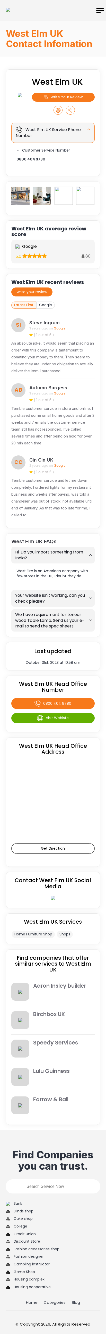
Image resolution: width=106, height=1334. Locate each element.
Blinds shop (23, 1211)
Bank (18, 1203)
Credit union (25, 1234)
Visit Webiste (57, 717)
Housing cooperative (32, 1287)
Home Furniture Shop (33, 934)
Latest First (23, 304)
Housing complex (29, 1279)
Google (45, 304)
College (20, 1226)
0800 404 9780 (30, 159)
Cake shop (23, 1218)
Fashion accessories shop (36, 1249)
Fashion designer (29, 1256)
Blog (76, 1302)
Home (32, 1302)
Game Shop (24, 1271)
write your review (32, 291)
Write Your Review (66, 97)
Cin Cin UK (41, 460)
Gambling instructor (32, 1264)
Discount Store (27, 1241)
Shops (64, 934)
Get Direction (53, 848)
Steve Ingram (44, 322)
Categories (55, 1302)
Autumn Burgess (48, 387)
